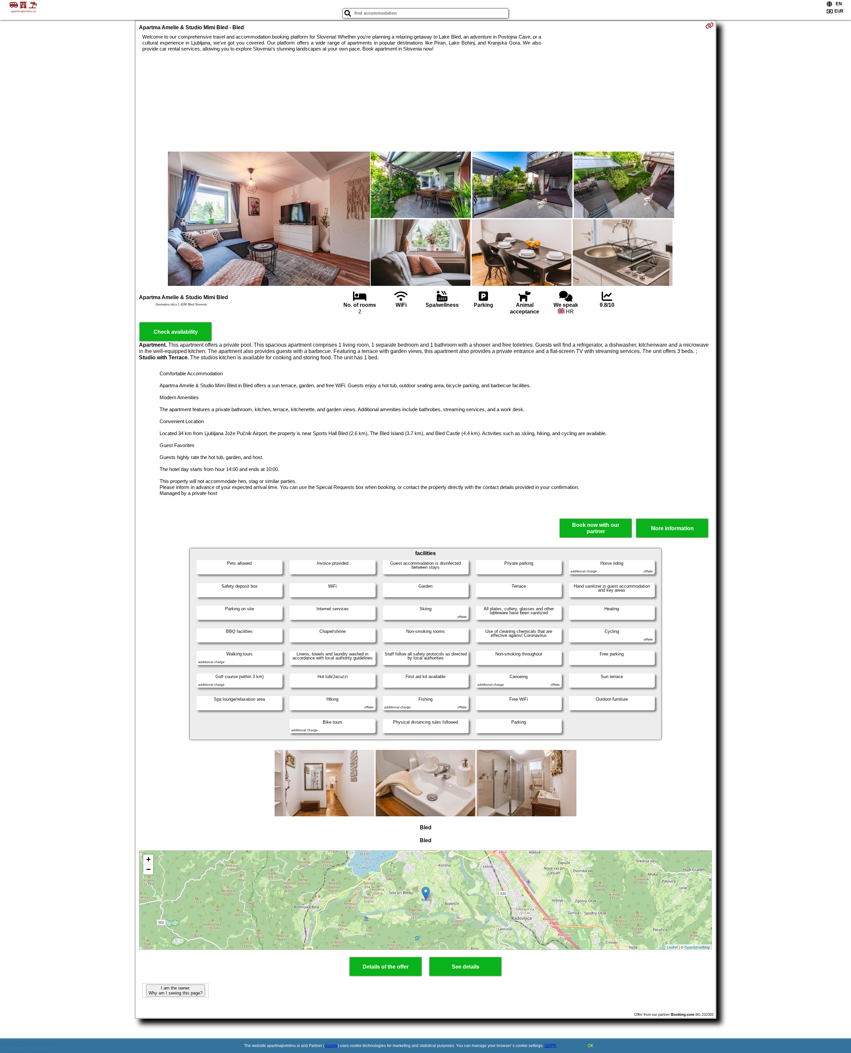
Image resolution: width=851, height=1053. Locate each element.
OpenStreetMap (697, 947)
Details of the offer (386, 967)
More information (672, 528)
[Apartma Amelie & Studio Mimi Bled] (269, 219)
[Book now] (709, 26)
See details (465, 967)
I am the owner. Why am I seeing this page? (175, 990)
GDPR (550, 1045)
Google (331, 1045)
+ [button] (148, 859)
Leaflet (672, 947)
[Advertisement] (425, 101)
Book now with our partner (595, 528)
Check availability (176, 332)
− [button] (148, 869)
